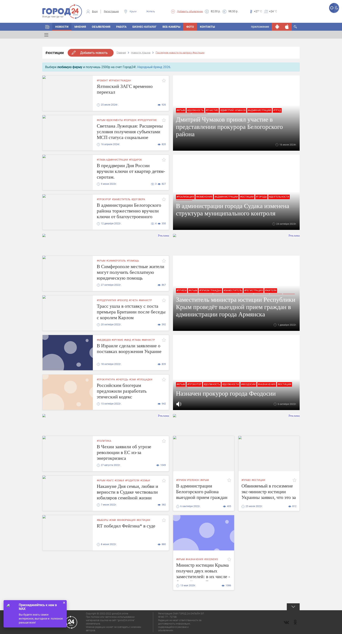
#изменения (204, 196)
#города (261, 196)
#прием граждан (120, 80)
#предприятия (106, 300)
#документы (114, 120)
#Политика (104, 441)
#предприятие (147, 120)
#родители (132, 480)
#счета (133, 300)
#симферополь (116, 260)
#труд (277, 110)
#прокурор (104, 199)
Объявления (101, 26)
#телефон (193, 480)
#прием (181, 290)
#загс (110, 480)
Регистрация (111, 11)
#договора (138, 199)
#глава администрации (112, 159)
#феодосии (248, 384)
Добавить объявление (190, 11)
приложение (260, 27)
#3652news (211, 559)
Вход (95, 11)
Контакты (207, 26)
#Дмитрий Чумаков (233, 110)
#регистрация (253, 290)
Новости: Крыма (140, 52)
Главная (121, 52)
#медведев (104, 340)
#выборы (102, 520)
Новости (61, 26)
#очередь (122, 379)
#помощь (133, 260)
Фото (190, 26)
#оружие (117, 340)
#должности (230, 384)
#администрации (259, 110)
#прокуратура (106, 379)
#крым (181, 110)
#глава (136, 340)
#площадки (144, 379)
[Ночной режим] (336, 8)
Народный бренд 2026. (154, 67)
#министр (145, 300)
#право (246, 480)
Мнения (80, 26)
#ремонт (102, 80)
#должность (195, 110)
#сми (132, 379)
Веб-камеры (171, 26)
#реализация (185, 196)
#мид (127, 340)
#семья (119, 480)
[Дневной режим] (331, 8)
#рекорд (122, 300)
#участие (212, 110)
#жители (270, 290)
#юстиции (247, 196)
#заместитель (121, 199)
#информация (126, 520)
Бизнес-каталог (144, 26)
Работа (121, 26)
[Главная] (47, 27)
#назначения (267, 384)
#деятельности (279, 196)
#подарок (135, 159)
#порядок (130, 120)
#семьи (145, 480)
